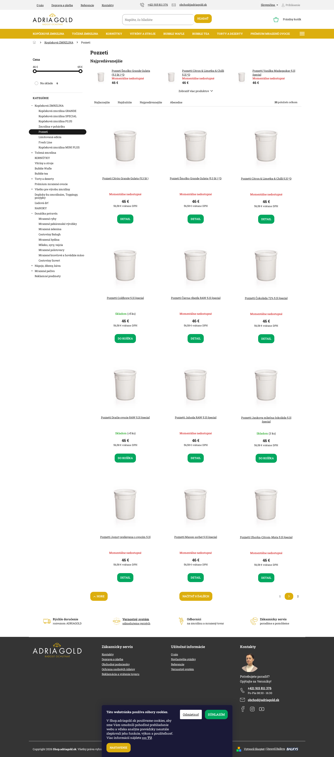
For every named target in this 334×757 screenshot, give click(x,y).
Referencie (87, 5)
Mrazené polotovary (51, 250)
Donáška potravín (46, 213)
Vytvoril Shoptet (254, 749)
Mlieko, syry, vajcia (51, 245)
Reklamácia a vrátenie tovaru (120, 674)
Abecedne (176, 102)
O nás (40, 5)
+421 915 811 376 (259, 688)
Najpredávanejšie (151, 102)
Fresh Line (45, 142)
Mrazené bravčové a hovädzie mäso (61, 255)
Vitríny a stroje (44, 163)
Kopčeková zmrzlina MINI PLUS (59, 147)
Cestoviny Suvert (49, 260)
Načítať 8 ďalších (196, 596)
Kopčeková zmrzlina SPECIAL (58, 116)
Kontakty (108, 5)
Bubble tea (41, 173)
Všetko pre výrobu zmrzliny (52, 189)
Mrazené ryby (47, 219)
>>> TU (147, 738)
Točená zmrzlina (45, 152)
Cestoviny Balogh (50, 234)
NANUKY (41, 208)
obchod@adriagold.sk (263, 700)
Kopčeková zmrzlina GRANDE (57, 111)
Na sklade (49, 83)
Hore (101, 596)
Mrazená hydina (49, 239)
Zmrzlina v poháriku (52, 126)
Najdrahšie (125, 102)
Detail (125, 219)
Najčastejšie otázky (183, 659)
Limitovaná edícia (50, 137)
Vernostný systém (182, 669)
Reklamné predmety (48, 276)
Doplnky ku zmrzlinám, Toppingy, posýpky (56, 196)
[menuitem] (48, 34)
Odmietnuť (191, 714)
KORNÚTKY (42, 158)
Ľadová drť (41, 203)
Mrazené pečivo (45, 271)
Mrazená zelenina (50, 229)
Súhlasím (216, 714)
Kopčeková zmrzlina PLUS (55, 121)
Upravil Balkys (275, 749)
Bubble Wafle (43, 168)
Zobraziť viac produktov (194, 91)
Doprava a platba (62, 5)
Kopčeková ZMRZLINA (49, 105)
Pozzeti (43, 132)
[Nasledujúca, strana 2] (289, 596)
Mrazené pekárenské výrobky (58, 224)
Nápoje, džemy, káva (48, 266)
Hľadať (203, 18)
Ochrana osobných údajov (118, 669)
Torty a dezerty (44, 179)
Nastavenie (118, 747)
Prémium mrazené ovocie (51, 184)
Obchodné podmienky (116, 664)
